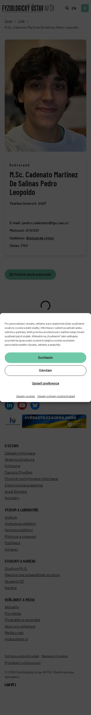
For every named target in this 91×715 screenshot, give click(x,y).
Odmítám (45, 370)
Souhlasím (45, 357)
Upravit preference (45, 383)
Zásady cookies (25, 395)
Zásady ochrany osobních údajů (56, 395)
